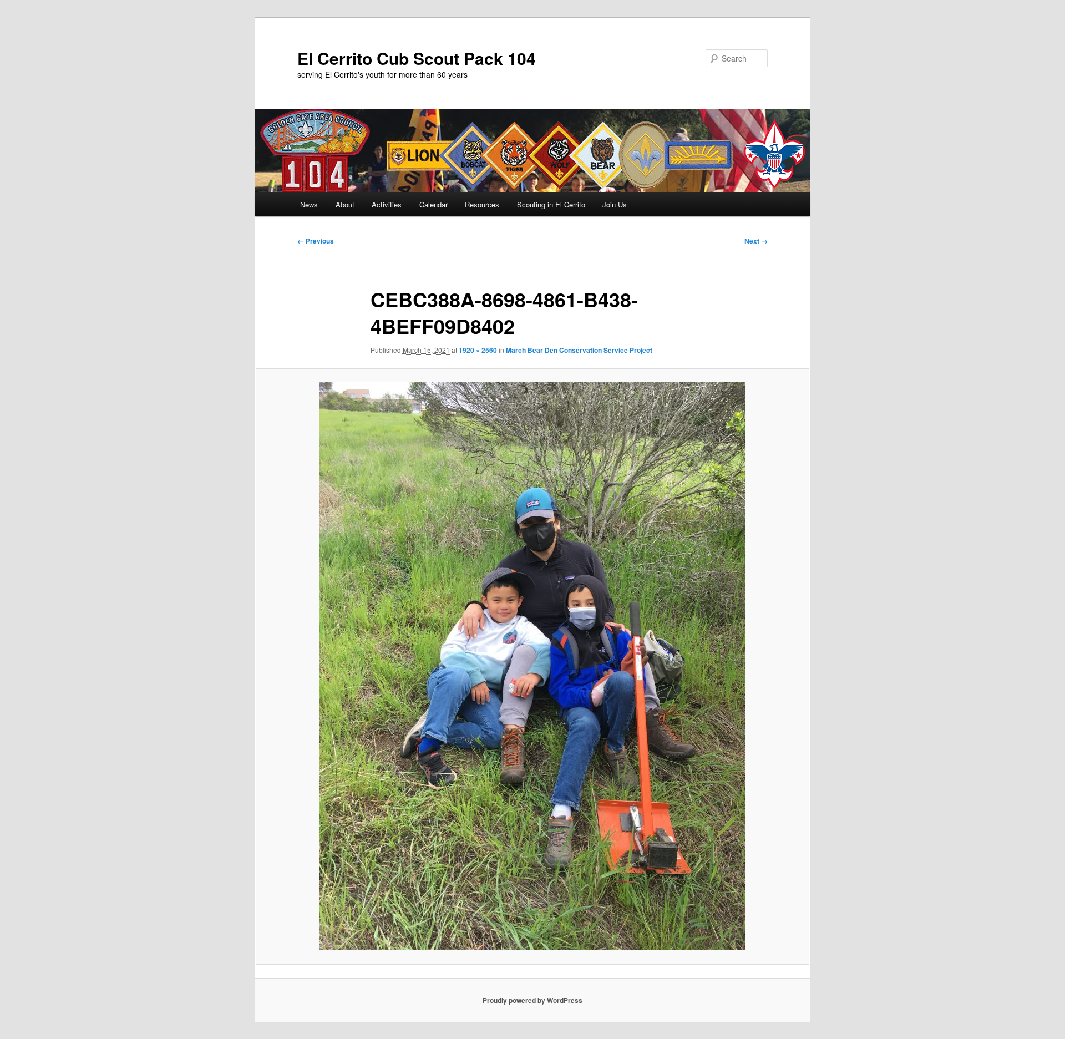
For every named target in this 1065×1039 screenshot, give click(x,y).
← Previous (315, 241)
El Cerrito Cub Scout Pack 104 (416, 58)
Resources (482, 204)
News (309, 204)
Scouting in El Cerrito (551, 204)
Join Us (614, 204)
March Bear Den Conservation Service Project (579, 350)
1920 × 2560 (478, 350)
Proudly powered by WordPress (532, 1000)
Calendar (433, 204)
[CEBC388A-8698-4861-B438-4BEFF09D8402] (532, 666)
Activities (387, 204)
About (345, 204)
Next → (756, 241)
